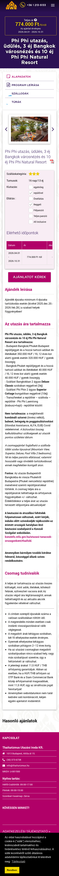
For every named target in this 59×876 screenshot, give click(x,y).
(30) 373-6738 (14, 759)
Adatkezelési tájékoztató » (26, 831)
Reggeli (37, 204)
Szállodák (20, 93)
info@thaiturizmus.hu (18, 765)
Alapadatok (21, 76)
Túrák (16, 102)
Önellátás (39, 198)
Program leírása (25, 85)
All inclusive (40, 221)
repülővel (38, 192)
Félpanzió (39, 210)
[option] (29, 129)
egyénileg (38, 187)
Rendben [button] (12, 870)
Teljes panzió (40, 216)
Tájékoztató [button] (18, 861)
